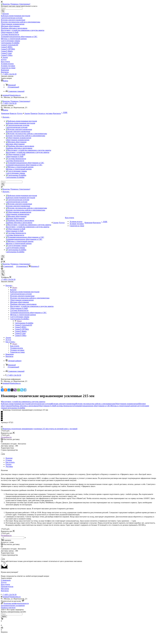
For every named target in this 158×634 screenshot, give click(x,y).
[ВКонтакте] (2, 390)
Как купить (14, 346)
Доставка (9, 466)
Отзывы (9, 460)
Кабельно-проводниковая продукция (15, 404)
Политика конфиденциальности (16, 603)
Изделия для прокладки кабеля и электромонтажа (95, 404)
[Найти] (3, 11)
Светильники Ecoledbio (24, 323)
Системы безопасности (65, 406)
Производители (7, 586)
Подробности (6, 437)
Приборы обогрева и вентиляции (25, 406)
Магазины (5, 589)
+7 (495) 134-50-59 (9, 74)
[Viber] (15, 390)
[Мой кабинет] (2, 260)
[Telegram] (25, 390)
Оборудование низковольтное (126, 404)
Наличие (9, 458)
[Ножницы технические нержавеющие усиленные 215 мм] (39, 429)
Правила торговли (8, 608)
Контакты (5, 591)
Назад (14, 288)
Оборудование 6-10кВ (47, 406)
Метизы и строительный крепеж (123, 406)
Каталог (13, 290)
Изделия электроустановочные (63, 404)
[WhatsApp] (18, 390)
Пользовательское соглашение (13, 605)
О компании (6, 580)
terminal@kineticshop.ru (12, 95)
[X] (12, 390)
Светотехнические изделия (40, 404)
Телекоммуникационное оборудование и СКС (92, 406)
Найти (4, 616)
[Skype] (21, 390)
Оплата (8, 464)
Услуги (3, 582)
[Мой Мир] (8, 390)
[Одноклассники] (5, 390)
